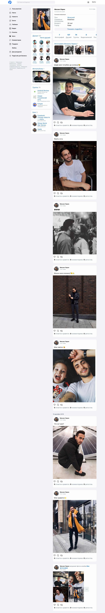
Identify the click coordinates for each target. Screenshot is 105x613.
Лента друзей (45, 38)
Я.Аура (40, 104)
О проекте (12, 62)
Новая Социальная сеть (42, 98)
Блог (34, 112)
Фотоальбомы (38, 69)
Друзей (68, 36)
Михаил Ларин (64, 59)
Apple (40, 129)
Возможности (13, 63)
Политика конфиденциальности (15, 65)
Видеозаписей (86, 36)
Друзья (35, 36)
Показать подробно (74, 29)
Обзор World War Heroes (42, 124)
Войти (94, 2)
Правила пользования (15, 64)
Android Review (43, 91)
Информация (19, 62)
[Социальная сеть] (10, 2)
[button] (88, 2)
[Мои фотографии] (58, 50)
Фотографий (59, 36)
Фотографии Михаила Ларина (65, 44)
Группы (35, 87)
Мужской (71, 17)
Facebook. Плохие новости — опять (44, 117)
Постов (96, 36)
